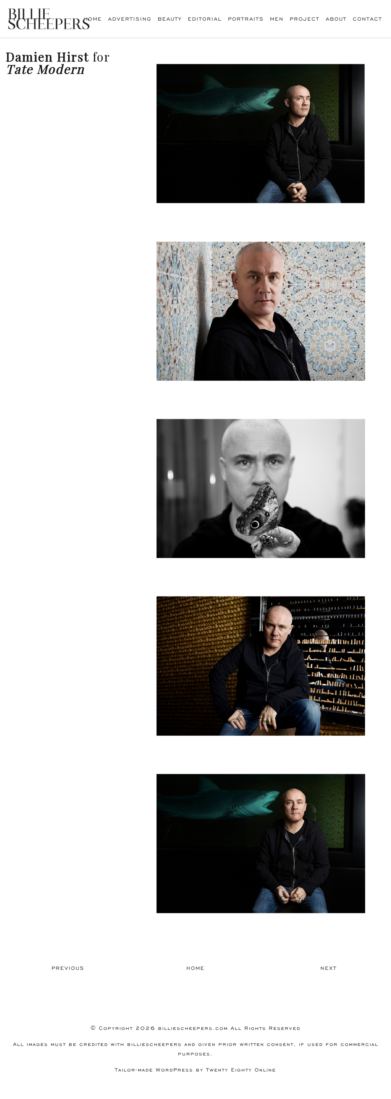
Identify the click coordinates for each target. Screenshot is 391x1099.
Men (277, 19)
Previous (68, 968)
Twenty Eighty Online (241, 1070)
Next (328, 968)
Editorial (205, 19)
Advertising (130, 19)
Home (93, 19)
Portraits (246, 19)
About (336, 19)
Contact (367, 19)
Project (305, 19)
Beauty (170, 19)
